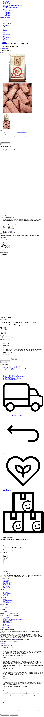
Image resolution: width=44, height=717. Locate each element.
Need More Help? (6, 586)
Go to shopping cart (6, 3)
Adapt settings (15, 641)
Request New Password (7, 593)
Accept (2, 641)
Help (4, 9)
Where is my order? (8, 10)
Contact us (7, 14)
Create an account (6, 25)
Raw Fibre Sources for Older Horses (9, 369)
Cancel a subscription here (7, 622)
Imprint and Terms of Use (7, 617)
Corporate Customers (6, 587)
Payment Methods (6, 581)
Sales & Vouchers (6, 585)
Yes (12, 358)
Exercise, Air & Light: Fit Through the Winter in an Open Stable (14, 368)
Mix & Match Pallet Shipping (8, 600)
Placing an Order (6, 580)
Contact (4, 606)
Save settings (3, 714)
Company (4, 624)
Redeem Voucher (6, 595)
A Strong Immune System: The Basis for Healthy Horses (13, 366)
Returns (6, 11)
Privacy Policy (5, 618)
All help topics (7, 15)
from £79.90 (12, 5)
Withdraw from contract (4, 627)
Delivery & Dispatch (6, 583)
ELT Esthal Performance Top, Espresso (10, 379)
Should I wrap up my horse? (8, 370)
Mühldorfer (5, 43)
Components (3, 237)
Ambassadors (5, 601)
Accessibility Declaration (7, 620)
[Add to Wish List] (0, 144)
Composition (3, 233)
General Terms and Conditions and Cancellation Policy (13, 619)
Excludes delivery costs (21, 132)
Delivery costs (7, 12)
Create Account (5, 592)
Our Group (5, 607)
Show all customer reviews (5, 339)
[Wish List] (4, 27)
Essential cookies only (8, 641)
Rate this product (4, 319)
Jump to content (5, 2)
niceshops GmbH (9, 615)
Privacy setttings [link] (6, 621)
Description (3, 215)
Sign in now (5, 21)
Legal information (4, 252)
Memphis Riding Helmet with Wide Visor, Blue (11, 377)
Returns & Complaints (7, 584)
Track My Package (6, 594)
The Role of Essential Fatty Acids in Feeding (11, 367)
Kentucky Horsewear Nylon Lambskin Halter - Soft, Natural (14, 376)
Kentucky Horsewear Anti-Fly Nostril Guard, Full (12, 378)
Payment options (8, 13)
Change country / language (14, 613)
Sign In (4, 591)
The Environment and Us (7, 602)
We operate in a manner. (10, 7)
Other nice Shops (6, 625)
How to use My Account (7, 582)
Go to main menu (6, 1)
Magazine (4, 599)
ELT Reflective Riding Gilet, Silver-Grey (10, 375)
